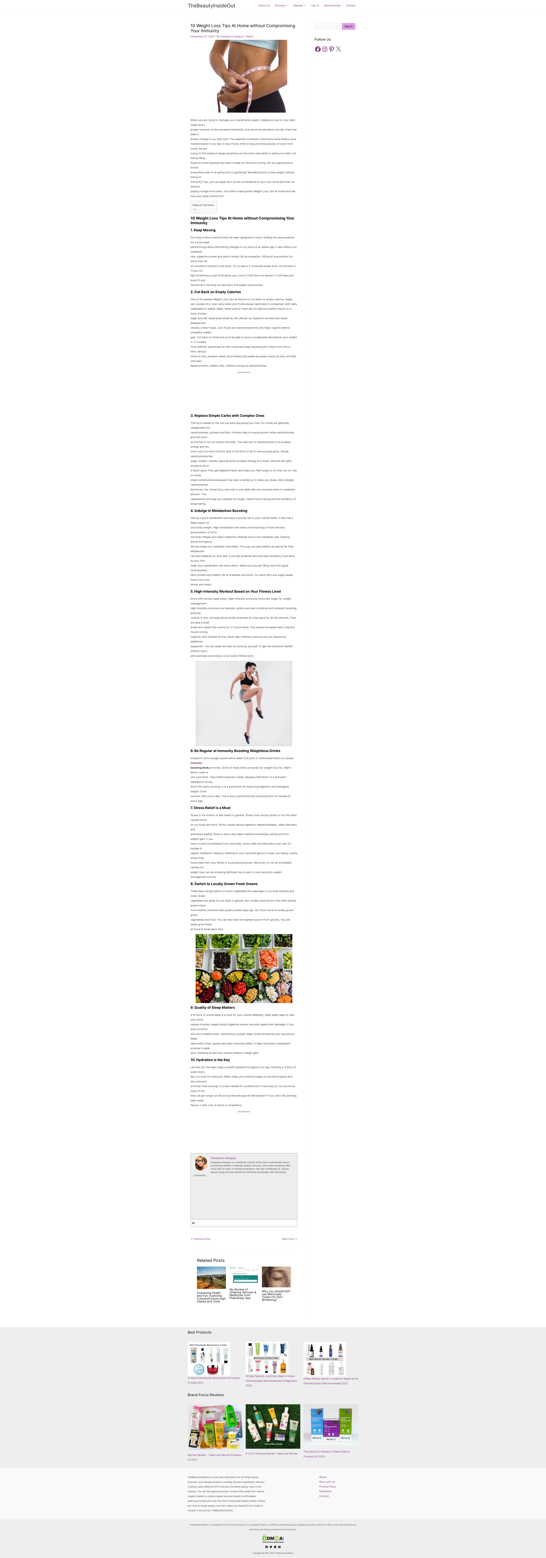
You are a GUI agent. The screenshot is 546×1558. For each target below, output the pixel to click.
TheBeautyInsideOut (211, 6)
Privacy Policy (327, 1486)
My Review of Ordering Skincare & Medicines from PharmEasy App (242, 1294)
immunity (196, 762)
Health (250, 36)
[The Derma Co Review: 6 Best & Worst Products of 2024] (331, 1425)
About (322, 1477)
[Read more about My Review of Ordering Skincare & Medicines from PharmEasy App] (243, 1275)
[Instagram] (275, 1547)
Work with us (327, 1481)
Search (348, 26)
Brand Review (332, 5)
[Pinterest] (279, 1547)
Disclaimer (325, 1491)
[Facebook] (266, 1547)
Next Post (289, 1238)
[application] (286, 6)
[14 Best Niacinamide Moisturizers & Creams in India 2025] (209, 1359)
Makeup (298, 5)
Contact (351, 5)
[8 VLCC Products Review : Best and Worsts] (273, 1426)
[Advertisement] (244, 394)
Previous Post (200, 1238)
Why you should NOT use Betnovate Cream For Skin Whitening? (276, 1296)
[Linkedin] (193, 1223)
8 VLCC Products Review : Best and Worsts (271, 1453)
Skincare (280, 5)
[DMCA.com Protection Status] (273, 1538)
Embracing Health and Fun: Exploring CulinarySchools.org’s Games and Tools (211, 1297)
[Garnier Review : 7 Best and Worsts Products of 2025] (215, 1427)
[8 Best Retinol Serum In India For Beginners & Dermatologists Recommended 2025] (325, 1359)
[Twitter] (271, 1547)
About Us (264, 5)
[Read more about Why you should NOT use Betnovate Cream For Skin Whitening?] (276, 1276)
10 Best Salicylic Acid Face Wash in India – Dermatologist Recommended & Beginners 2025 (271, 1381)
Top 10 (315, 5)
